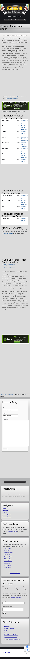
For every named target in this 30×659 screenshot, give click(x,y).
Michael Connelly (8, 561)
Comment (5, 419)
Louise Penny (7, 567)
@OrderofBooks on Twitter (10, 637)
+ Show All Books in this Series (11, 224)
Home (9, 16)
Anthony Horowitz (8, 552)
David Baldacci (7, 548)
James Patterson (8, 556)
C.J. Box (6, 266)
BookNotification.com (12, 98)
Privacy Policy (6, 652)
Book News (7, 626)
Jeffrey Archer (7, 559)
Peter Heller (15, 96)
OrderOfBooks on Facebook (11, 635)
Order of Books (4, 394)
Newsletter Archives (9, 628)
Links (5, 632)
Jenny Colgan (7, 565)
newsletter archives (8, 233)
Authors (20, 16)
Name (4, 408)
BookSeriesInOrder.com (14, 639)
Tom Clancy (7, 550)
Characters (15, 16)
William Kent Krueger (9, 267)
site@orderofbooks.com (16, 597)
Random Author (6, 516)
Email (4, 413)
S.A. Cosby (7, 554)
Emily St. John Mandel (9, 264)
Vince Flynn (7, 563)
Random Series (6, 514)
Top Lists (6, 630)
